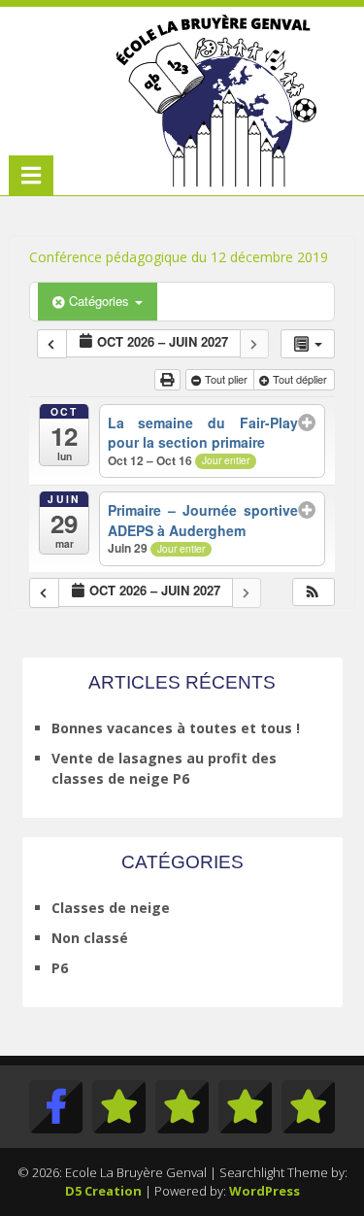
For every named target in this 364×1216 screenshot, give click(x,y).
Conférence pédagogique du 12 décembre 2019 (178, 257)
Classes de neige (110, 907)
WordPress (264, 1190)
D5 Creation (103, 1190)
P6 (59, 968)
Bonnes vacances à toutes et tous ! (175, 728)
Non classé (89, 938)
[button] (312, 592)
